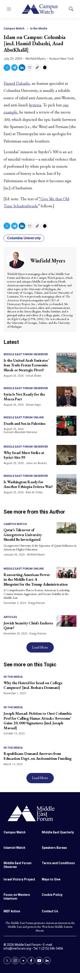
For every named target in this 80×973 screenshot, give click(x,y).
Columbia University (24, 238)
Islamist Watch (14, 847)
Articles (10, 617)
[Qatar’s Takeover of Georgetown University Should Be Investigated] (66, 528)
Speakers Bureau (54, 847)
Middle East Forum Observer (26, 354)
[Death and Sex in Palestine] (66, 426)
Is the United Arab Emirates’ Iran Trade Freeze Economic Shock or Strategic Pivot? (26, 365)
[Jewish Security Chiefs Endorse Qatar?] (66, 621)
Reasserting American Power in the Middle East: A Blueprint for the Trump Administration (36, 579)
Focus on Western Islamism (17, 896)
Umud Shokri (33, 375)
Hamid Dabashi (17, 83)
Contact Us (50, 911)
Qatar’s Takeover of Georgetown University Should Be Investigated (23, 534)
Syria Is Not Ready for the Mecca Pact (24, 397)
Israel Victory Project (19, 879)
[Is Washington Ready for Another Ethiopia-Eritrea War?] (66, 484)
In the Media (38, 28)
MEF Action (12, 911)
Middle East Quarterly (58, 832)
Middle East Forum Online (24, 417)
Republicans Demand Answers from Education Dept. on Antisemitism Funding (38, 756)
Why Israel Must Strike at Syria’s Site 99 (24, 455)
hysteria (35, 104)
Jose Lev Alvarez (36, 463)
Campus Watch (14, 28)
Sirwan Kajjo (33, 404)
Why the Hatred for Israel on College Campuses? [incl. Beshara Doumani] (33, 685)
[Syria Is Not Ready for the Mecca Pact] (66, 396)
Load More (40, 647)
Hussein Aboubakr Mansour (20, 432)
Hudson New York (61, 58)
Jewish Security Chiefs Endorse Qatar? (28, 625)
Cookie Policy (52, 895)
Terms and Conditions (58, 863)
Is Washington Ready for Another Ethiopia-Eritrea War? (28, 484)
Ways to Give (51, 879)
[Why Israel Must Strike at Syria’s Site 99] (66, 455)
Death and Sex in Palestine (24, 423)
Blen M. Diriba (34, 492)
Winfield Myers (35, 58)
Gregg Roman (36, 603)
